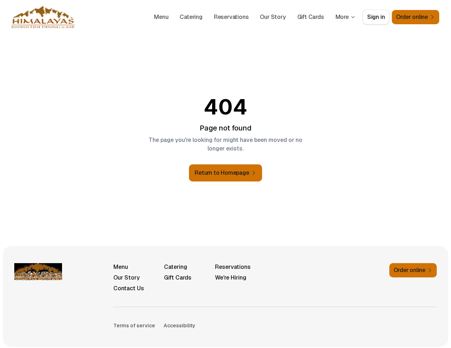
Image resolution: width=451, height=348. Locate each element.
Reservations (231, 17)
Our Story (273, 17)
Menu (161, 17)
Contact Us (128, 288)
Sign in (376, 17)
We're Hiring (230, 277)
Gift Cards (310, 17)
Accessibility (179, 325)
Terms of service (134, 325)
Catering (191, 17)
